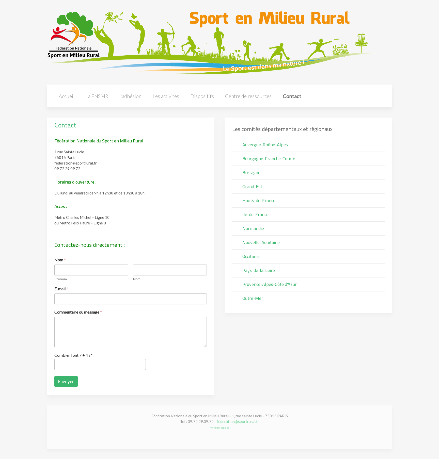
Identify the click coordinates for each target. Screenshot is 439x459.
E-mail (61, 288)
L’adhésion (130, 96)
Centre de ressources (248, 96)
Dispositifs (202, 96)
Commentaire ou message (78, 311)
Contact (292, 96)
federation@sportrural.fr (238, 421)
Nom (136, 279)
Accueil (66, 96)
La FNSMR (97, 96)
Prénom (60, 279)
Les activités (166, 96)
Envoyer (66, 381)
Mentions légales (219, 427)
